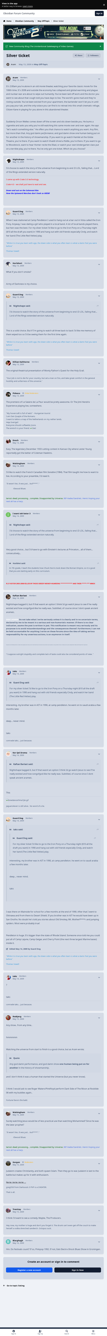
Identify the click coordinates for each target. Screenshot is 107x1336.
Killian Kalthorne (21, 362)
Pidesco (16, 393)
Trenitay (17, 1209)
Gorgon (16, 1162)
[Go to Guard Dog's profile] (8, 212)
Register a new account (29, 1270)
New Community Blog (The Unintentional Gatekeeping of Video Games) (41, 46)
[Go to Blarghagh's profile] (8, 1241)
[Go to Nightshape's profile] (8, 160)
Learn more (5, 4)
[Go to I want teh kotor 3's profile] (8, 514)
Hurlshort (17, 263)
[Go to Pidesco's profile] (8, 394)
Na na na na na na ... (16, 1182)
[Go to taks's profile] (8, 672)
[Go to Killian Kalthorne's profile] (8, 363)
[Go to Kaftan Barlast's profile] (8, 596)
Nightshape (18, 159)
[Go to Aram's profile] (7, 64)
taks (15, 671)
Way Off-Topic (41, 64)
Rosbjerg (17, 1016)
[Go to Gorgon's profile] (8, 1163)
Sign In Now (78, 1270)
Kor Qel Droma (20, 752)
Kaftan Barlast (20, 595)
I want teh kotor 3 (22, 513)
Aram (13, 64)
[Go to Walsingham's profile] (8, 464)
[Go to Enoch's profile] (8, 441)
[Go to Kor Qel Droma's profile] (8, 753)
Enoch (16, 440)
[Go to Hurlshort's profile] (8, 264)
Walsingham (19, 463)
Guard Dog (18, 211)
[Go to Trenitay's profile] (8, 1210)
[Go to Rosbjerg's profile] (8, 1017)
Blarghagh (18, 1240)
